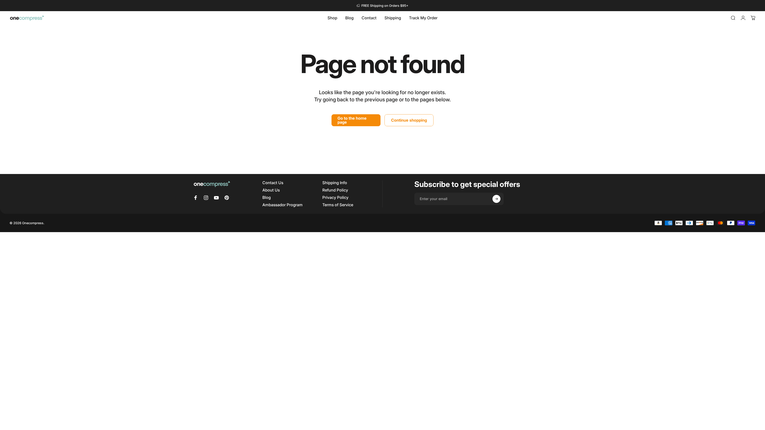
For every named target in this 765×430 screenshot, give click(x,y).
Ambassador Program (282, 204)
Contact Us (272, 182)
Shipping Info (334, 182)
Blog (266, 197)
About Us (271, 190)
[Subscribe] (496, 199)
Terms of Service (337, 204)
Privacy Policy (335, 197)
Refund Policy (335, 190)
